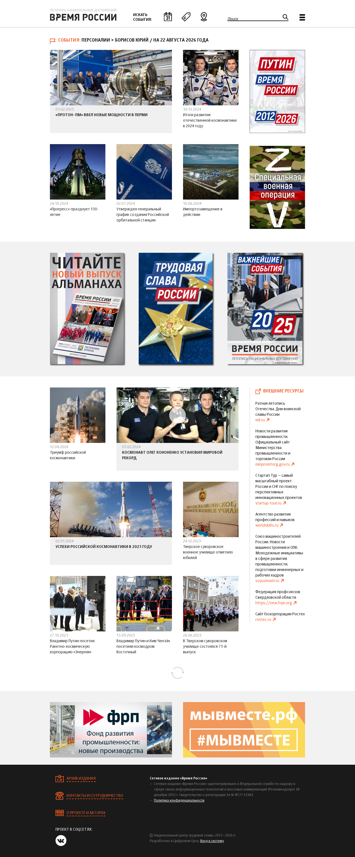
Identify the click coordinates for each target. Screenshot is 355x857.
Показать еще (177, 673)
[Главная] (83, 14)
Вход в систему (212, 841)
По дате (167, 16)
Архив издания (81, 779)
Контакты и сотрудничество (95, 796)
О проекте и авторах (86, 813)
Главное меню (302, 17)
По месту (203, 16)
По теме (185, 16)
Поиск (232, 19)
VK (61, 840)
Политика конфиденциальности (179, 800)
